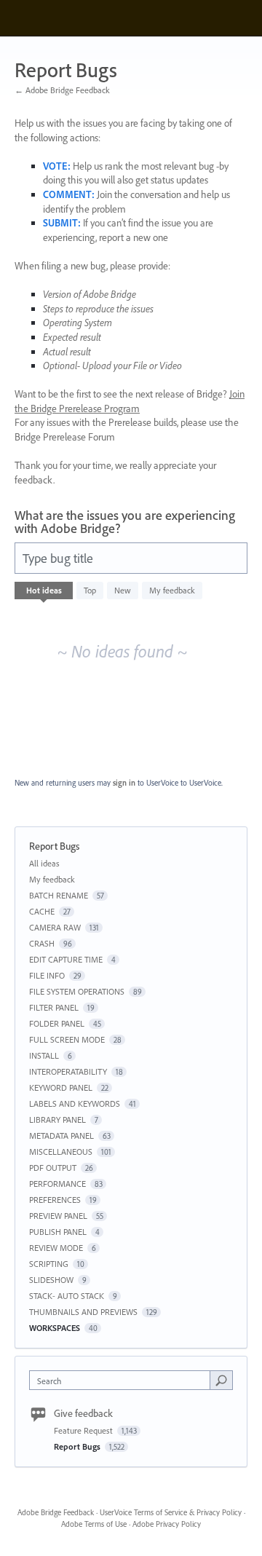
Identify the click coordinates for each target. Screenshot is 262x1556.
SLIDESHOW (51, 1279)
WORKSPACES (54, 1327)
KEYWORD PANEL (60, 1087)
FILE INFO (47, 975)
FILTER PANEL (54, 1007)
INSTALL (44, 1055)
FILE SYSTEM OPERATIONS (76, 991)
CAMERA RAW (55, 927)
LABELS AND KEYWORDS (74, 1103)
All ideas (44, 863)
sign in (124, 783)
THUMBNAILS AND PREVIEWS (83, 1311)
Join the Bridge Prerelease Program (130, 401)
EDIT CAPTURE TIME (66, 959)
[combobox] (123, 1380)
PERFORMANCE (57, 1183)
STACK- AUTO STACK (66, 1295)
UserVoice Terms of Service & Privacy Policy (171, 1512)
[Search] (221, 1379)
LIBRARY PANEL (57, 1119)
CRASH (42, 943)
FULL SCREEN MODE (67, 1039)
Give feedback (83, 1413)
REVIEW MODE (56, 1247)
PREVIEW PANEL (58, 1215)
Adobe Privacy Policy (166, 1524)
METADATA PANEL (61, 1135)
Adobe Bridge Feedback (55, 1512)
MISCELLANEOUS (60, 1151)
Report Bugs (78, 1446)
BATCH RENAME (58, 895)
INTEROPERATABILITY (68, 1071)
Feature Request (84, 1430)
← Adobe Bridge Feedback (62, 89)
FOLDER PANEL (56, 1023)
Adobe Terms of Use (94, 1524)
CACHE (42, 911)
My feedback (172, 590)
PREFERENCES (55, 1199)
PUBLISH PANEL (58, 1231)
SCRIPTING (48, 1263)
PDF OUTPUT (52, 1167)
